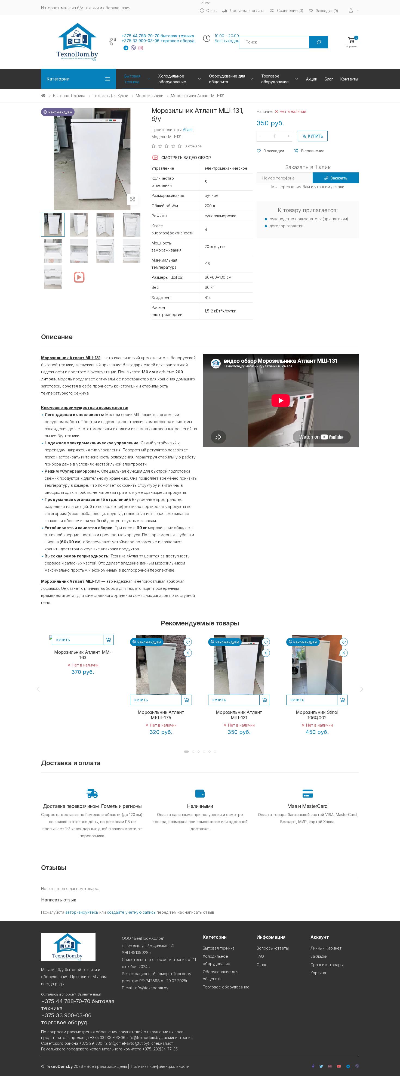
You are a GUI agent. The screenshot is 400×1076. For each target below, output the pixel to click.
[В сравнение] (188, 653)
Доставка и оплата (246, 10)
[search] (318, 42)
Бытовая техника (132, 79)
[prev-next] (38, 689)
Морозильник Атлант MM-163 (83, 654)
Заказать (339, 178)
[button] (352, 42)
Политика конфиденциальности (160, 1066)
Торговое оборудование (275, 79)
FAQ (260, 956)
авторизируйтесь (81, 912)
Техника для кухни (110, 95)
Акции (311, 79)
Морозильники (149, 95)
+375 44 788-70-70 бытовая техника (157, 35)
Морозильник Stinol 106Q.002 (317, 714)
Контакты (349, 79)
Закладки (318, 956)
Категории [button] (58, 79)
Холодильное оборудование (172, 79)
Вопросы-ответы (273, 948)
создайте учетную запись (131, 912)
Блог (329, 79)
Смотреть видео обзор (186, 157)
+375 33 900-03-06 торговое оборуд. (158, 40)
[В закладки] (188, 642)
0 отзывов (193, 146)
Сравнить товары (326, 964)
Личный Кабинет (325, 948)
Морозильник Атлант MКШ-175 (161, 714)
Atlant (188, 129)
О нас (211, 10)
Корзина (318, 972)
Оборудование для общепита (227, 79)
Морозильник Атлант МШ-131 (239, 714)
